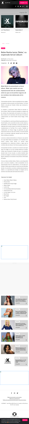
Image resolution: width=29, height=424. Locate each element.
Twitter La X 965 (20, 6)
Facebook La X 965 (15, 6)
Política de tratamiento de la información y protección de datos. (14, 400)
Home (3, 43)
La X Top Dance (5, 30)
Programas (22, 12)
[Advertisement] (14, 279)
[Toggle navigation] (27, 6)
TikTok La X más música (23, 6)
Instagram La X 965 (18, 6)
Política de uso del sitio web (15, 398)
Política (17, 422)
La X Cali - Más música (2, 2)
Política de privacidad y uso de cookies (14, 397)
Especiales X (19, 30)
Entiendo (25, 420)
